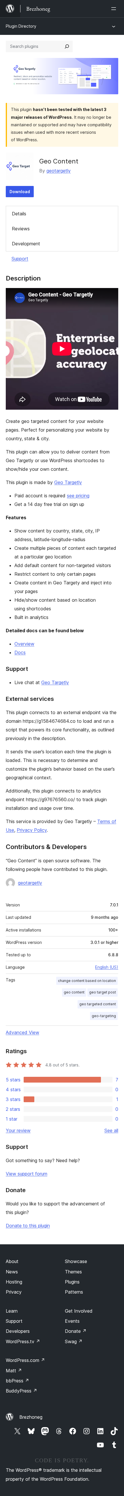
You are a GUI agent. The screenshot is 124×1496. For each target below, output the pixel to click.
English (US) (106, 967)
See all (111, 1130)
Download (20, 191)
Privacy (14, 1292)
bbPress (17, 1381)
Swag (73, 1341)
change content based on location (87, 980)
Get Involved (79, 1311)
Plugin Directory (21, 26)
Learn (12, 1311)
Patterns (74, 1292)
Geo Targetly (68, 482)
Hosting (14, 1282)
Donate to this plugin (28, 1225)
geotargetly (58, 171)
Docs (20, 652)
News (12, 1272)
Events (72, 1321)
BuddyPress (21, 1391)
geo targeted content (97, 1004)
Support (20, 258)
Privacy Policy (32, 830)
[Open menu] (115, 8)
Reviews (21, 229)
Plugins (72, 1282)
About (12, 1261)
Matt (14, 1370)
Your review (18, 1130)
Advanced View (22, 1032)
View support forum (26, 1174)
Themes (73, 1272)
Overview (24, 644)
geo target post (102, 992)
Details (19, 214)
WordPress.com (25, 1360)
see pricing (78, 495)
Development (26, 243)
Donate (76, 1331)
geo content (74, 992)
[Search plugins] (67, 46)
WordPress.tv (23, 1341)
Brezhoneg (30, 1417)
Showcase (76, 1261)
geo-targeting (104, 1016)
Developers (18, 1331)
